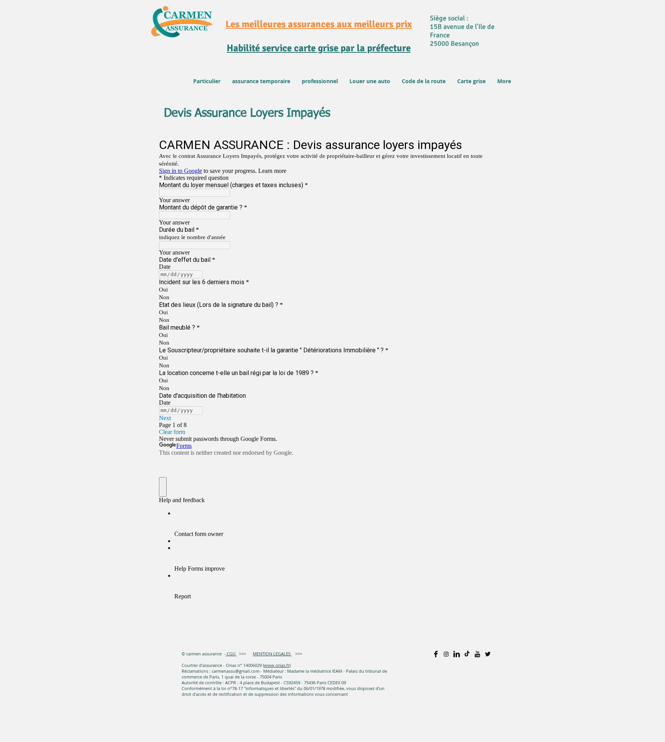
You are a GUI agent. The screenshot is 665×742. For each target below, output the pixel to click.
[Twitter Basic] (488, 654)
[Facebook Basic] (436, 654)
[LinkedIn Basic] (456, 654)
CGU (231, 654)
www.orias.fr (276, 665)
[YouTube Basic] (477, 654)
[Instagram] (446, 654)
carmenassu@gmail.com (235, 671)
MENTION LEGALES (272, 654)
